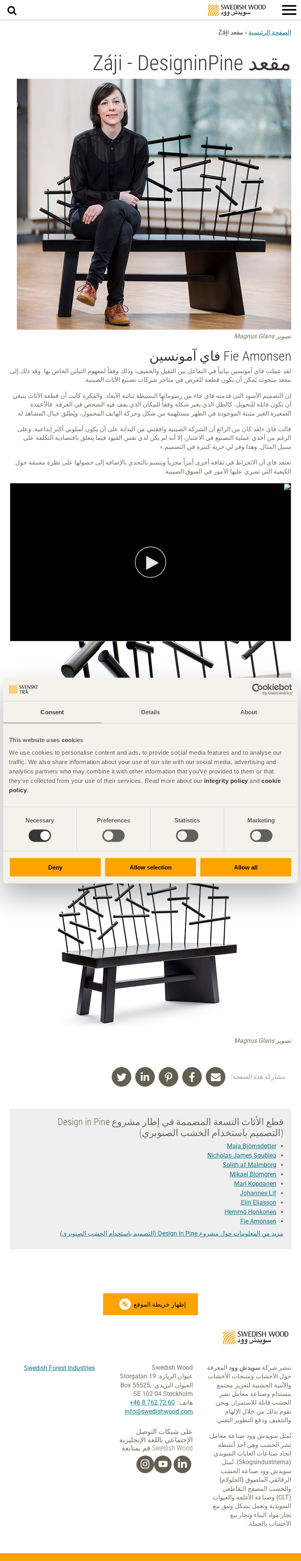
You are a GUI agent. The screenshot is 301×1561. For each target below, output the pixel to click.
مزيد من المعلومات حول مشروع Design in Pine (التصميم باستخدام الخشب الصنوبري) (171, 1233)
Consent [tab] (52, 712)
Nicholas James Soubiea (241, 1155)
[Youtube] (163, 1464)
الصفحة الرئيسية (269, 32)
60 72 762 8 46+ (152, 1402)
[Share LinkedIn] (145, 1077)
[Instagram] (145, 1464)
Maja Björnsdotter (251, 1146)
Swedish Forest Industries (59, 1368)
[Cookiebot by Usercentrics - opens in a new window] (257, 689)
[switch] (113, 836)
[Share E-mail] (215, 1077)
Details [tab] (150, 712)
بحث (8, 4)
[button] (289, 10)
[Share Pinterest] (168, 1077)
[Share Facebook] (192, 1077)
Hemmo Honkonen (250, 1212)
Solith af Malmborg (249, 1165)
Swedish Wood (237, 10)
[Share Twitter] (121, 1077)
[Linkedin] (182, 1464)
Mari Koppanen (255, 1183)
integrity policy (226, 780)
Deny (55, 867)
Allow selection (151, 867)
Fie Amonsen (258, 1221)
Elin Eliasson (258, 1202)
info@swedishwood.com (159, 1411)
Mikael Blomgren (253, 1174)
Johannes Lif (258, 1193)
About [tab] (248, 712)
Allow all (245, 867)
